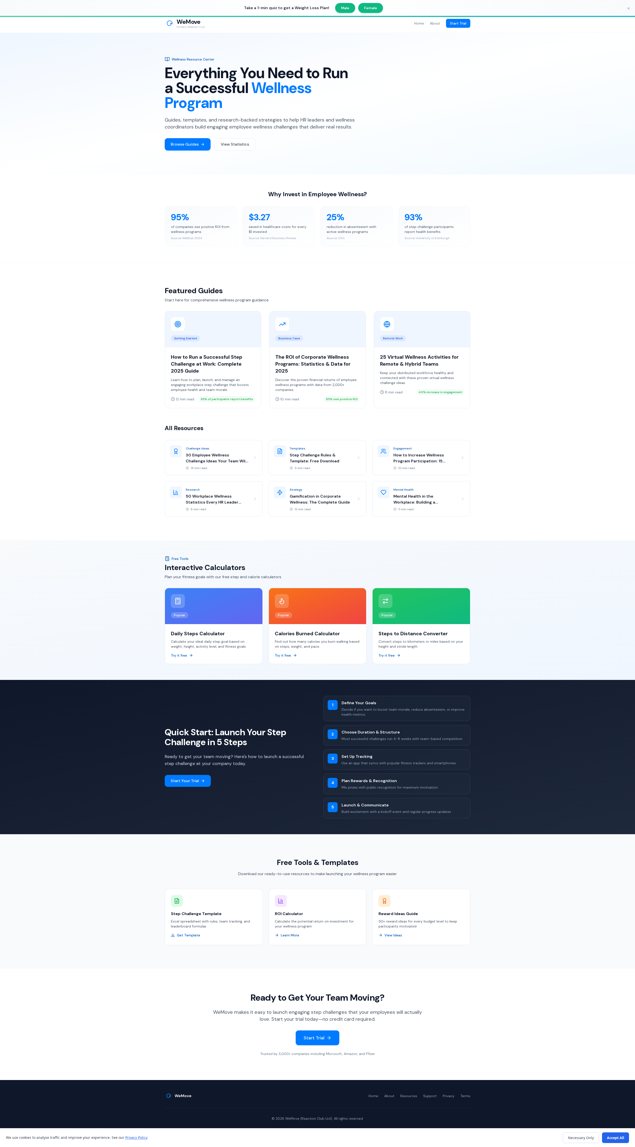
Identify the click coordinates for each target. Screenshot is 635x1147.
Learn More (290, 935)
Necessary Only (581, 1137)
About (435, 23)
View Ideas (393, 935)
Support (430, 1096)
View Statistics (235, 144)
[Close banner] (628, 8)
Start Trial (458, 23)
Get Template (188, 935)
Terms (465, 1096)
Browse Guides (185, 144)
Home (419, 23)
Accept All (615, 1137)
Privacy (448, 1096)
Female (370, 8)
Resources (408, 1096)
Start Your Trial (185, 780)
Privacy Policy (136, 1137)
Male (345, 8)
